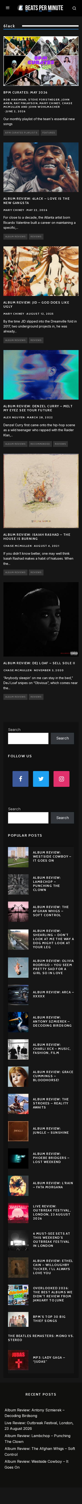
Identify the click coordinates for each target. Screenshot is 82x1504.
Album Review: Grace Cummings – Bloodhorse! (53, 1076)
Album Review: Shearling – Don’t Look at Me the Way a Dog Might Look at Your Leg (53, 939)
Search (14, 729)
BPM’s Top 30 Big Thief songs (49, 1319)
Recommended (40, 444)
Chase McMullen (17, 545)
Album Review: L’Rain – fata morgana (53, 1185)
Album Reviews (15, 236)
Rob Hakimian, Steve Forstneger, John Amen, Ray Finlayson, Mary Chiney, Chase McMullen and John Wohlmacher (37, 103)
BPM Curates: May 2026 (25, 92)
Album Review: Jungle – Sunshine (51, 1130)
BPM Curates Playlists (21, 132)
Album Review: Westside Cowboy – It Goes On (52, 856)
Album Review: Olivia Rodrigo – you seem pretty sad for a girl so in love (53, 967)
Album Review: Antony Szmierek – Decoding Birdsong (52, 1021)
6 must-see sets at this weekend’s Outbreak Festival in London (51, 1240)
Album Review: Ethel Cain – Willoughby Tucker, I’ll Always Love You (53, 1267)
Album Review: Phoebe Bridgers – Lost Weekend (51, 1158)
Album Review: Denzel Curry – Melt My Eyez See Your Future (38, 408)
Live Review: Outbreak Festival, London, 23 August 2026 (52, 1212)
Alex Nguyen (14, 417)
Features (48, 132)
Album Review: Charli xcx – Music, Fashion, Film (52, 1049)
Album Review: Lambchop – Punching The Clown (47, 884)
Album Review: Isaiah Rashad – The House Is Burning (36, 537)
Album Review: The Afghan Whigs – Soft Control (51, 911)
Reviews (36, 236)
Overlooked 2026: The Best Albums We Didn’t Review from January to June (52, 1294)
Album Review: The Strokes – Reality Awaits (51, 1103)
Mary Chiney (13, 210)
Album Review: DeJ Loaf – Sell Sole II (39, 663)
